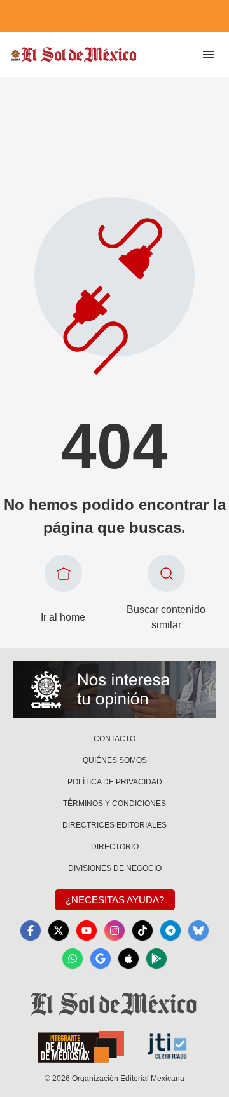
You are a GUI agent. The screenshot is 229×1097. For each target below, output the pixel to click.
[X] (58, 930)
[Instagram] (114, 930)
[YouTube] (86, 930)
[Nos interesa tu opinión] (114, 689)
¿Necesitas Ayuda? (115, 899)
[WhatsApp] (72, 958)
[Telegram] (170, 930)
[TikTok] (142, 930)
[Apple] (128, 958)
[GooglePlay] (156, 958)
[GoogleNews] (100, 958)
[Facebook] (30, 930)
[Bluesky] (198, 930)
